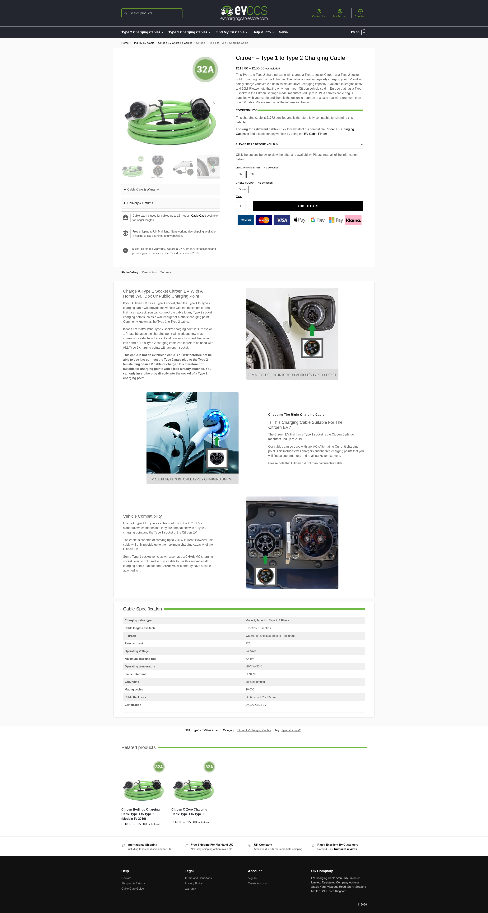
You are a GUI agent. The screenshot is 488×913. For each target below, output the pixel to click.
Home (125, 42)
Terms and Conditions (198, 878)
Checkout (360, 16)
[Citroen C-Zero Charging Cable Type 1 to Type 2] (193, 782)
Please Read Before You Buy (257, 144)
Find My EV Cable (143, 42)
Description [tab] (149, 272)
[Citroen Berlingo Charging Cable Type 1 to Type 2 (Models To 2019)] (143, 782)
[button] (359, 32)
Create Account (257, 883)
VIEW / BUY (143, 832)
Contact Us (319, 16)
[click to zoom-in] (170, 103)
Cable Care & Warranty (143, 189)
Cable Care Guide (132, 888)
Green (242, 189)
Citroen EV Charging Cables (175, 42)
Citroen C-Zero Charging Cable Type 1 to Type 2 (189, 812)
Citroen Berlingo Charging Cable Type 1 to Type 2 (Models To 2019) (140, 814)
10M (251, 174)
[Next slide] (214, 104)
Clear (239, 196)
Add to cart (308, 206)
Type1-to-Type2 (291, 730)
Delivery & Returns (140, 203)
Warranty (190, 888)
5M (240, 174)
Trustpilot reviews (345, 848)
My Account (340, 16)
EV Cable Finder (315, 133)
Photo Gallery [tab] (129, 272)
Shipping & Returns (133, 883)
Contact (126, 878)
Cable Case (198, 215)
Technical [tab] (166, 272)
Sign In (252, 878)
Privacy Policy (194, 883)
